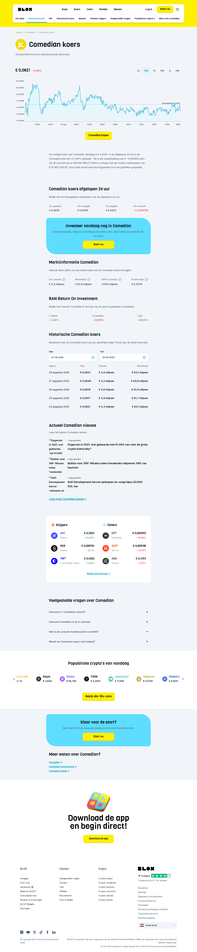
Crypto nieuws (105, 895)
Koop (64, 9)
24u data (19, 18)
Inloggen (24, 878)
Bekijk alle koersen (97, 573)
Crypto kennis (105, 900)
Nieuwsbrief (65, 895)
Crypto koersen (106, 887)
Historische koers (65, 18)
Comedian (30, 32)
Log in (149, 9)
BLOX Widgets (27, 904)
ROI (50, 18)
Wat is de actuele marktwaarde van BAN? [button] (73, 631)
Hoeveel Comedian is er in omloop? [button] (70, 621)
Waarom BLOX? (28, 891)
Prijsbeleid (143, 905)
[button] (39, 871)
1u (138, 71)
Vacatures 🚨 (27, 887)
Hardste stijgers (98, 18)
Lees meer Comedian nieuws (66, 499)
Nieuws (118, 9)
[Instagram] (21, 932)
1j (170, 71)
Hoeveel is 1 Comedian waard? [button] (67, 612)
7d (154, 71)
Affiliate (63, 891)
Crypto (102, 869)
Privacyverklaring (147, 900)
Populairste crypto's (145, 18)
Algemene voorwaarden (150, 896)
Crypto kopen (105, 878)
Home (18, 32)
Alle (177, 71)
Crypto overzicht (107, 891)
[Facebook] (47, 932)
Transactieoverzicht (148, 913)
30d (162, 71)
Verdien (103, 9)
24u (146, 71)
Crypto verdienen (107, 882)
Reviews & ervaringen (31, 900)
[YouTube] (28, 932)
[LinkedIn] (53, 932)
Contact (64, 869)
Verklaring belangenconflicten (153, 909)
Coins (90, 9)
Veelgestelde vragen (120, 18)
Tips (61, 887)
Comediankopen (58, 771)
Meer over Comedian (169, 18)
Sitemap (142, 892)
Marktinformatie (36, 18)
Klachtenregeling (146, 918)
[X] (34, 932)
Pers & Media (66, 900)
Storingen (25, 908)
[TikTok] (41, 932)
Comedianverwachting (61, 766)
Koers (77, 9)
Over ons (24, 882)
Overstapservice (28, 895)
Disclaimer (143, 888)
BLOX (23, 869)
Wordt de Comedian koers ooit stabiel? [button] (72, 641)
